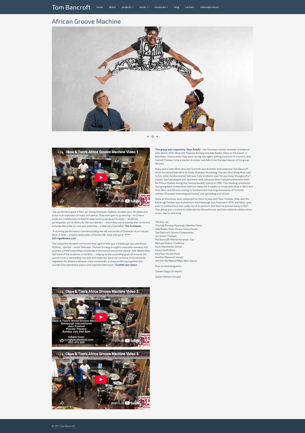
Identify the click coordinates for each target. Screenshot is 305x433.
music (143, 6)
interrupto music (209, 6)
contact (189, 6)
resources (160, 6)
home (100, 6)
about (112, 6)
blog (176, 6)
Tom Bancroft (71, 7)
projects (127, 6)
